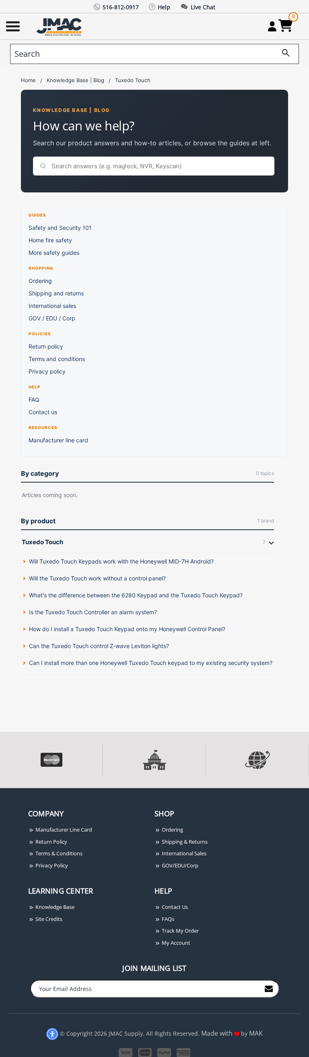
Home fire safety (50, 240)
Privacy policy (47, 371)
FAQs (167, 919)
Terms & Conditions (58, 853)
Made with (217, 1033)
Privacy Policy (51, 865)
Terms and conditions (57, 358)
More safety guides (54, 252)
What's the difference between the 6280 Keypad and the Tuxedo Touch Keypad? (136, 595)
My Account (175, 942)
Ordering (40, 280)
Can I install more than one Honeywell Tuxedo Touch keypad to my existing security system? (150, 662)
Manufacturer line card (58, 440)
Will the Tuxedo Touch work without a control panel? (97, 578)
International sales (52, 305)
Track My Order (180, 930)
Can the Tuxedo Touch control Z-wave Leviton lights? (99, 645)
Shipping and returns (56, 293)
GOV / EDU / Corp (52, 318)
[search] (283, 54)
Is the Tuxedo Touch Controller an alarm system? (93, 612)
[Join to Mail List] (269, 988)
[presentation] (1, 792)
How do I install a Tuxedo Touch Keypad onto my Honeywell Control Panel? (127, 629)
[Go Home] (60, 26)
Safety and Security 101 (60, 227)
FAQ (34, 399)
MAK (256, 1033)
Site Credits (48, 919)
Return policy (46, 346)
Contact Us (174, 906)
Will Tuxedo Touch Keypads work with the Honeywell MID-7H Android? (121, 561)
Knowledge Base (54, 906)
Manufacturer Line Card (63, 829)
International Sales (183, 853)
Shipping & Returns (184, 841)
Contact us (43, 412)
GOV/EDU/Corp (179, 865)
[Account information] (272, 26)
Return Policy (50, 841)
